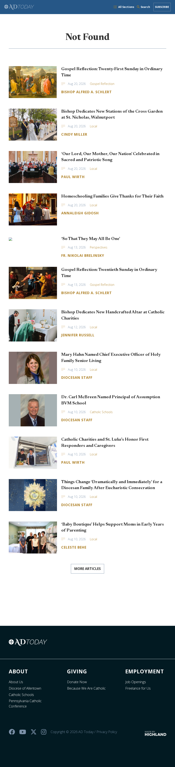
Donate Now (77, 682)
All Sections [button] (126, 7)
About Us (16, 682)
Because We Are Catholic (86, 688)
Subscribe (162, 7)
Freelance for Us (138, 688)
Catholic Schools (21, 694)
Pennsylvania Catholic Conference (25, 703)
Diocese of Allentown (25, 688)
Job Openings (135, 682)
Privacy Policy (106, 731)
